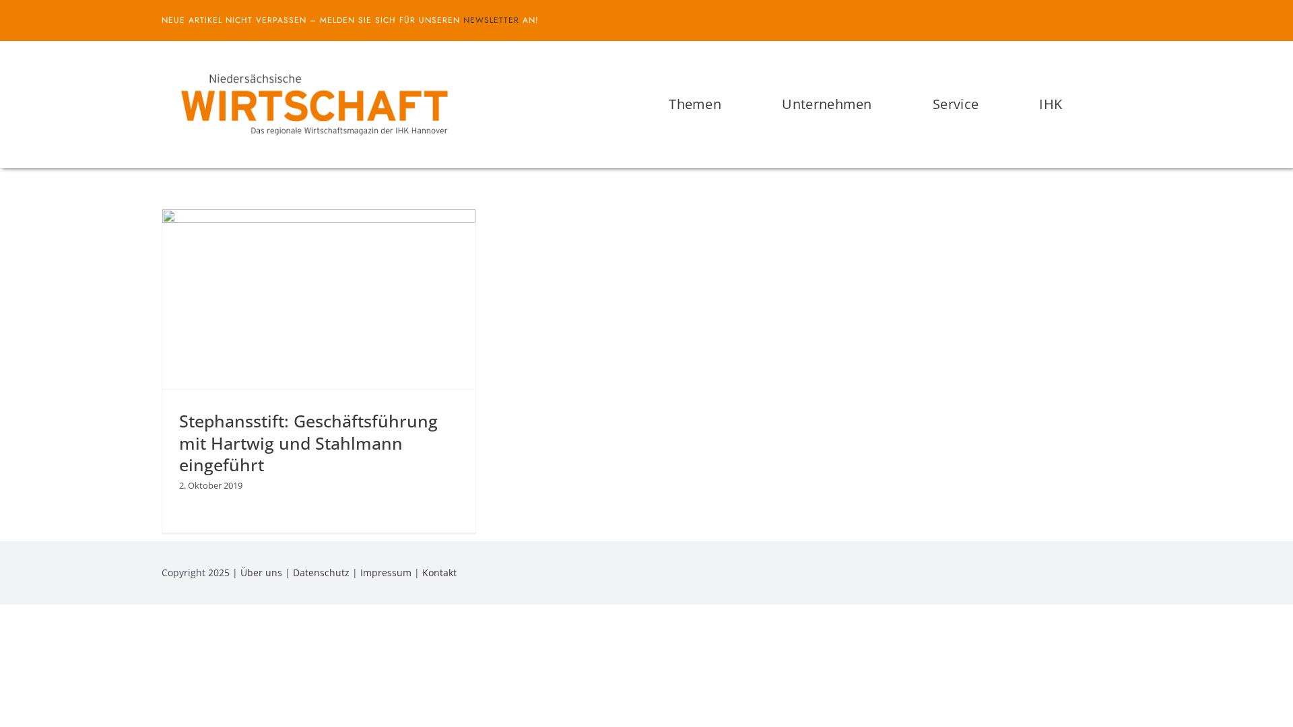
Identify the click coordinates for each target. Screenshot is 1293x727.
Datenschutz (321, 572)
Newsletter (491, 20)
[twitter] (1127, 20)
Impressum (385, 572)
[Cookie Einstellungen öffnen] (29, 709)
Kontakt (439, 572)
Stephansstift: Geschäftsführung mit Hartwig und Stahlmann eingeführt (308, 442)
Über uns (261, 572)
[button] (1127, 104)
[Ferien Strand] (313, 66)
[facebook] (1106, 20)
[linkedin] (1127, 572)
